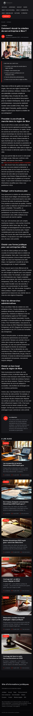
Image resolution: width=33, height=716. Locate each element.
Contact (6, 16)
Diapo (25, 7)
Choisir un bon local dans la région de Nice (16, 79)
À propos (24, 13)
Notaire (17, 13)
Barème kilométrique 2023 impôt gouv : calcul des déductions (14, 541)
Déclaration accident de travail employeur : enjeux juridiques (14, 619)
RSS (25, 697)
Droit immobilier (7, 13)
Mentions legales (18, 697)
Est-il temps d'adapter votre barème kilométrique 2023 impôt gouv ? (15, 503)
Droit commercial (22, 10)
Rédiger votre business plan (12, 70)
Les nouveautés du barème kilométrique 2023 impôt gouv (13, 464)
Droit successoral (8, 10)
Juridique (12, 7)
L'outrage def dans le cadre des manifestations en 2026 (13, 657)
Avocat (19, 7)
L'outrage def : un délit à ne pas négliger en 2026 (11, 580)
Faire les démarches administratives (14, 77)
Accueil (4, 7)
